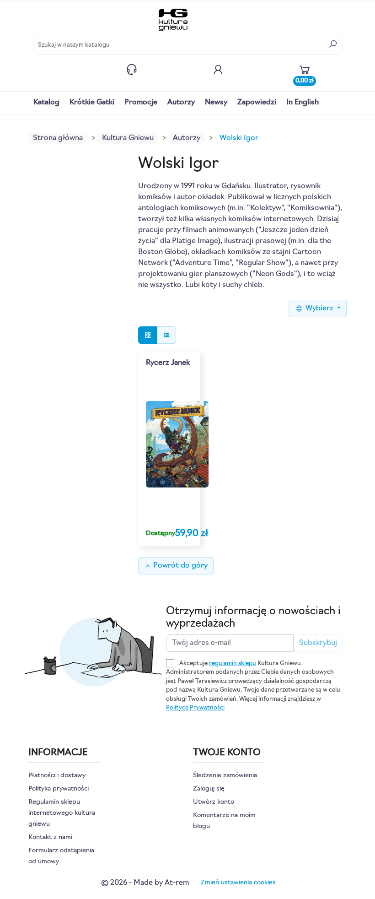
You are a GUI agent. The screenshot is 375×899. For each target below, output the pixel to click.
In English (302, 102)
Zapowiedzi (256, 102)
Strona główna (58, 138)
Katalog (46, 102)
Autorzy (181, 102)
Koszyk (304, 79)
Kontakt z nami (132, 70)
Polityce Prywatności (195, 708)
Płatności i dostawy (57, 775)
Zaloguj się (209, 788)
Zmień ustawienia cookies (238, 882)
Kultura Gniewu (128, 138)
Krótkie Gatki (92, 102)
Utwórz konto (213, 802)
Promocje (140, 102)
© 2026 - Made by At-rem (145, 883)
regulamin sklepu (232, 663)
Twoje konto (218, 70)
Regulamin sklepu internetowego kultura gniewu (61, 813)
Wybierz (319, 308)
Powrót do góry (176, 565)
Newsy (216, 102)
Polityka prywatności (58, 788)
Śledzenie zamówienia (225, 775)
